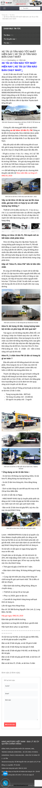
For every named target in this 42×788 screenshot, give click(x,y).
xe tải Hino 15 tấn (14, 200)
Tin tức (6, 43)
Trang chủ (5, 15)
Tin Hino (12, 15)
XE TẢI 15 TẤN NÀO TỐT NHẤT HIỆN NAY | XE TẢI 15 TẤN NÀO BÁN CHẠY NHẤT (19, 54)
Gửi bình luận (11, 724)
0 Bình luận (22, 60)
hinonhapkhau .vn (12, 60)
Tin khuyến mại (9, 39)
